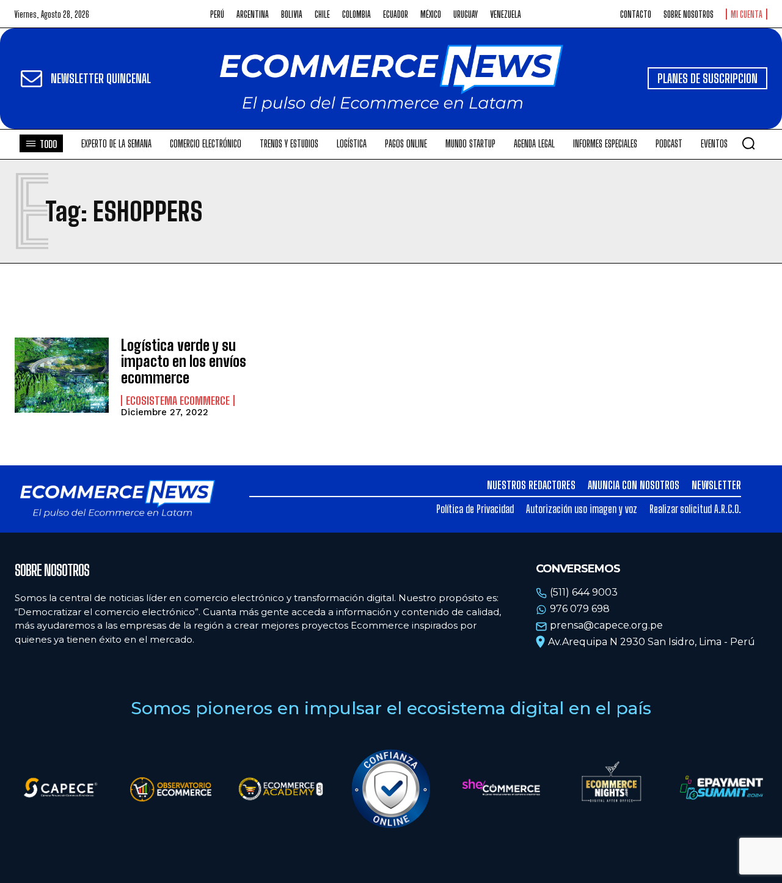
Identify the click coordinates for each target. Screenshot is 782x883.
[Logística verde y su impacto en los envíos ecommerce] (62, 375)
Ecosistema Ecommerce (178, 400)
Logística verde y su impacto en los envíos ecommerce (183, 361)
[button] (748, 143)
